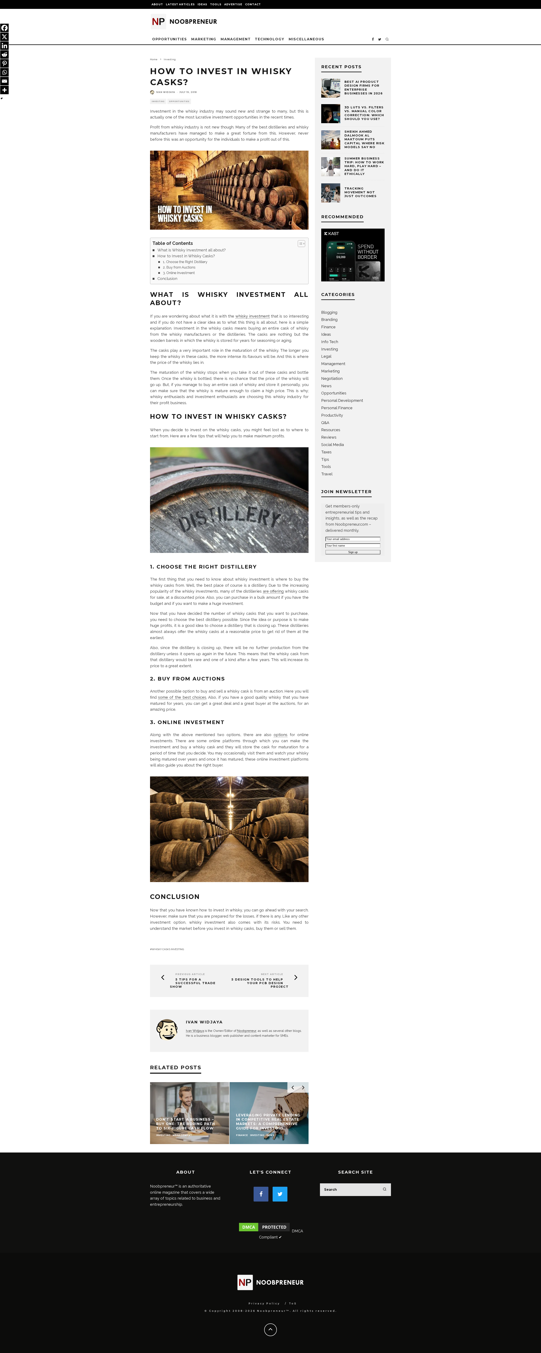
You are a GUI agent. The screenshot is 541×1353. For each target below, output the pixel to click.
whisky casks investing (168, 949)
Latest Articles (180, 4)
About (157, 4)
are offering (273, 591)
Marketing (203, 39)
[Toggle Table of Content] (299, 243)
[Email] (4, 81)
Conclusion (167, 278)
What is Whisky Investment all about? (191, 250)
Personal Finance (336, 408)
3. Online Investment (179, 273)
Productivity (332, 415)
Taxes (326, 452)
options (280, 734)
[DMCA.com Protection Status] (264, 1231)
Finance (328, 327)
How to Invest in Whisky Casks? (186, 256)
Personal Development (342, 400)
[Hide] (1, 98)
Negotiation (332, 378)
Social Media (332, 444)
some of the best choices (182, 697)
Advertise (233, 4)
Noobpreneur (246, 1030)
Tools (215, 4)
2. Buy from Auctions (179, 267)
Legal (326, 356)
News (326, 386)
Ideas (202, 4)
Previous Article (190, 974)
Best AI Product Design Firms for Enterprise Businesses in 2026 (363, 87)
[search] (384, 1189)
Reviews (328, 437)
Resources (330, 430)
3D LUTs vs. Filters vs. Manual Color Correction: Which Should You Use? (364, 113)
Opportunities (169, 39)
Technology (269, 39)
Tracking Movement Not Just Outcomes (360, 192)
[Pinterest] (4, 63)
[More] (4, 90)
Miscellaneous (306, 39)
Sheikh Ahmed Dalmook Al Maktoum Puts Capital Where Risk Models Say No (364, 139)
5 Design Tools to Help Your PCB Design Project (260, 983)
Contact (253, 4)
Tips (325, 459)
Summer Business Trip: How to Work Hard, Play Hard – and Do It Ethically (364, 166)
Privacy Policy (264, 1303)
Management (236, 39)
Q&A (325, 422)
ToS (293, 1303)
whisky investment (252, 316)
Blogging (329, 312)
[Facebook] (4, 27)
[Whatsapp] (4, 72)
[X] (4, 36)
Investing (158, 101)
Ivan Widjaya (165, 92)
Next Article (272, 974)
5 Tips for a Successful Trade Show (193, 983)
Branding (329, 319)
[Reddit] (4, 54)
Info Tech (329, 342)
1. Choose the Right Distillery (185, 262)
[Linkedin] (4, 45)
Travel (326, 474)
